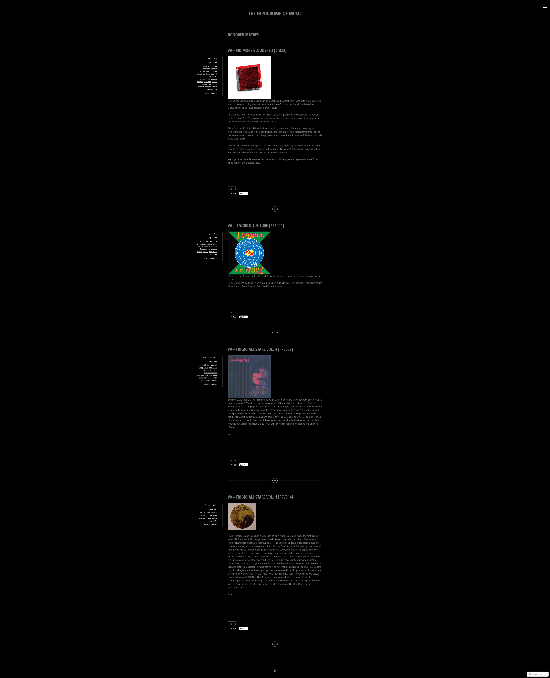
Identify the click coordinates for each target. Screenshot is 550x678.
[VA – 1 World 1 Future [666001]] (275, 332)
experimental (205, 79)
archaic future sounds (208, 241)
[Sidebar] (545, 6)
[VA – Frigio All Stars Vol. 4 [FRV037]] (275, 480)
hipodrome (213, 62)
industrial (200, 375)
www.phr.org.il (258, 118)
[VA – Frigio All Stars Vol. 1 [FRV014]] (275, 644)
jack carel (208, 375)
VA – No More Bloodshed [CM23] (257, 50)
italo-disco (213, 252)
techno (214, 518)
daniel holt (213, 368)
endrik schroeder (210, 247)
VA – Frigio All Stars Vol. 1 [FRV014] (260, 497)
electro (214, 77)
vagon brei (213, 521)
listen (230, 434)
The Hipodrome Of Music (275, 13)
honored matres (210, 373)
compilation (204, 71)
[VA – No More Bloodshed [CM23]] (275, 209)
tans (209, 87)
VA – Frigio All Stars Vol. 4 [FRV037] (260, 349)
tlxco (215, 89)
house (205, 252)
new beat (207, 378)
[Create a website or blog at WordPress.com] (275, 672)
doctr (204, 244)
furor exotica (205, 249)
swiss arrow (202, 87)
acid (204, 365)
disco (199, 244)
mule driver (212, 84)
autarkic (214, 69)
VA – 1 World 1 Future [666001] (256, 225)
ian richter (207, 82)
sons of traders (211, 380)
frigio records (212, 370)
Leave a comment (210, 93)
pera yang (207, 518)
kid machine (212, 254)
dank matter (210, 74)
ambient (206, 66)
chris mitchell (212, 365)
